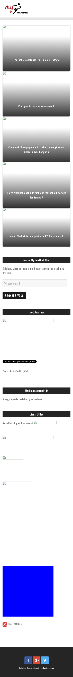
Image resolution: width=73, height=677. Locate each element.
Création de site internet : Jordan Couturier (36, 668)
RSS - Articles (15, 624)
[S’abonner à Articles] (5, 624)
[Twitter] (45, 660)
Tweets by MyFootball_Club (16, 371)
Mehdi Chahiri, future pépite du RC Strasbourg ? (36, 236)
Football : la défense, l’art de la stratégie (37, 60)
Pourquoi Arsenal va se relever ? (36, 106)
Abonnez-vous (14, 296)
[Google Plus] (36, 660)
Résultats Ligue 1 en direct (18, 423)
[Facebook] (28, 660)
